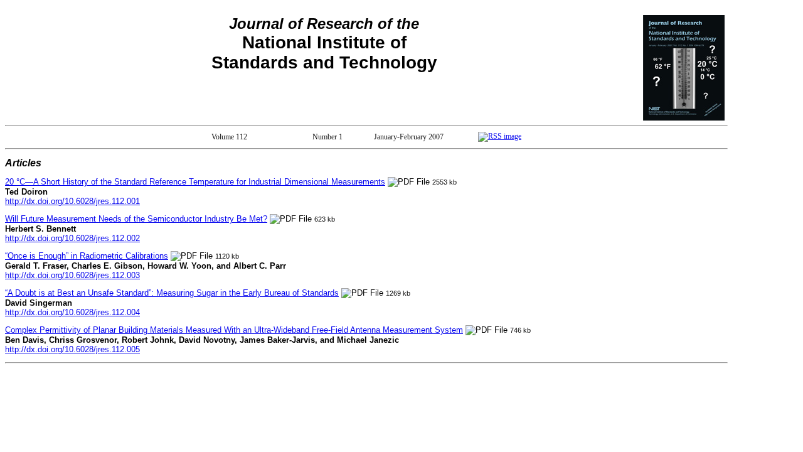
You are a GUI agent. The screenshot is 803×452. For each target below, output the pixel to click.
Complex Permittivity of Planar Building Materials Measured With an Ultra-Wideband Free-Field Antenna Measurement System (234, 330)
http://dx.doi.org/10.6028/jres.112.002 (72, 238)
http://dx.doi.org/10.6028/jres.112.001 (72, 201)
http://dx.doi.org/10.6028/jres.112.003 (72, 275)
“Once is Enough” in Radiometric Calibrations (86, 256)
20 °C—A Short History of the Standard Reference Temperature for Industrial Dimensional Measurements (195, 181)
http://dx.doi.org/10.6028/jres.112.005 (72, 349)
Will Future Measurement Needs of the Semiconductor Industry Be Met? (136, 218)
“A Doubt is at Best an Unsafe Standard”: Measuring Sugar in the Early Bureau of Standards (172, 293)
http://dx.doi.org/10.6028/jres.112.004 (72, 312)
